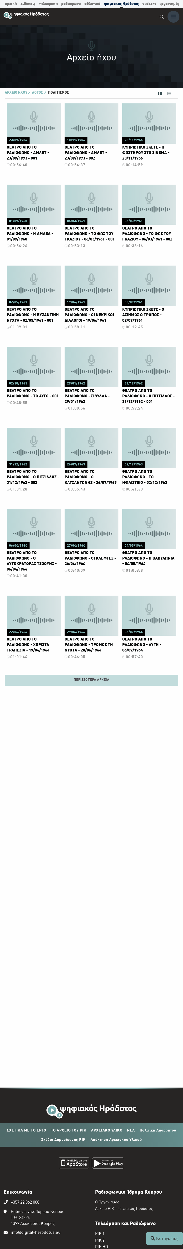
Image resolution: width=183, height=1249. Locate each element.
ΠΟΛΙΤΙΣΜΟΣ (58, 92)
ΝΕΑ (131, 1130)
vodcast (149, 4)
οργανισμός (169, 4)
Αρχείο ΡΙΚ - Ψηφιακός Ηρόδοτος (124, 1209)
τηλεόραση (48, 4)
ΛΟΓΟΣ (38, 92)
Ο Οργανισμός (107, 1202)
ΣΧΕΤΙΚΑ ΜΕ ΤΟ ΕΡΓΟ (26, 1130)
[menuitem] (162, 17)
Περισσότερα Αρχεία (91, 680)
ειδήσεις (28, 4)
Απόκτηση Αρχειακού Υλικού (116, 1140)
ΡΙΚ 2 (100, 1241)
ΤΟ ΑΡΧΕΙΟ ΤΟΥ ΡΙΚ (68, 1130)
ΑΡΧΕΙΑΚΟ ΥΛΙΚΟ (106, 1130)
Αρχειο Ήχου (16, 92)
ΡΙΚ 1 (100, 1234)
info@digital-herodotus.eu (36, 1233)
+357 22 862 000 (25, 1203)
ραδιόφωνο (71, 4)
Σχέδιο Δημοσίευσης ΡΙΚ (63, 1140)
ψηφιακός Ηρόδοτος (121, 4)
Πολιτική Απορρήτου (158, 1130)
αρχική (11, 4)
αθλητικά (92, 4)
